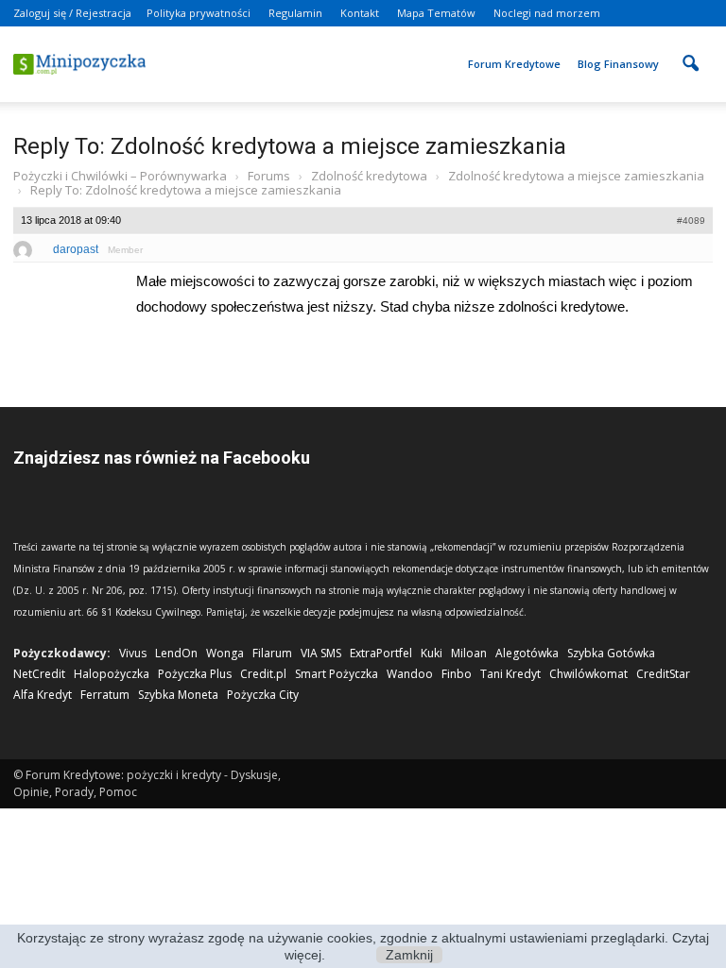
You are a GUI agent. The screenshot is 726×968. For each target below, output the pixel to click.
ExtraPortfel (381, 653)
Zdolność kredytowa (369, 175)
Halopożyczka (111, 674)
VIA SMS (321, 653)
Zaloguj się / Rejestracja (72, 13)
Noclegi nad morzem (546, 13)
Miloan (469, 653)
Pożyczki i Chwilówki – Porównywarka (120, 175)
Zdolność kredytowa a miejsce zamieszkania (576, 175)
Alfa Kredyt (42, 695)
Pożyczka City (263, 695)
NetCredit (39, 674)
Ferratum (105, 695)
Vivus (133, 653)
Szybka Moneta (178, 695)
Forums (269, 175)
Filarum (272, 653)
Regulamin (295, 13)
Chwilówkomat (588, 674)
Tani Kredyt (510, 674)
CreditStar (663, 674)
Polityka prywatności (199, 13)
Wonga (225, 653)
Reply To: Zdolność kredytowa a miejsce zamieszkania (289, 146)
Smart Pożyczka (336, 674)
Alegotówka (527, 653)
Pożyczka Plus (195, 674)
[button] (690, 51)
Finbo (456, 674)
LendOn (176, 653)
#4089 (691, 220)
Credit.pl (263, 674)
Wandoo (410, 674)
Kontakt (359, 13)
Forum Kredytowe (514, 64)
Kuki (431, 653)
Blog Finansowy (618, 64)
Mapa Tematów (436, 13)
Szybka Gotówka (611, 653)
